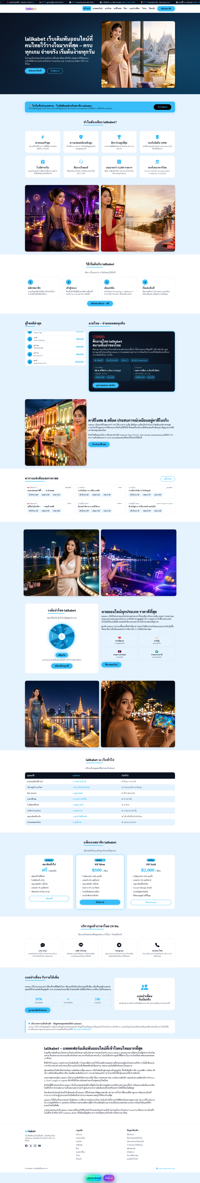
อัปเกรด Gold (151, 902)
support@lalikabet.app (166, 1168)
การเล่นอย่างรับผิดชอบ (135, 1145)
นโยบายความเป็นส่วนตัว (82, 1029)
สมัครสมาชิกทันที (93, 1178)
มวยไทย (108, 8)
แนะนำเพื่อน (135, 8)
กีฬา (125, 8)
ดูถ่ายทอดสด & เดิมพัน (105, 385)
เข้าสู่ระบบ (55, 71)
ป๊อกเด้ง (152, 8)
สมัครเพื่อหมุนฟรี (62, 666)
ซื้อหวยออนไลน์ (111, 664)
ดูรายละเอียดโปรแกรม (38, 1010)
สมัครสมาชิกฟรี (35, 70)
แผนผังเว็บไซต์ (132, 1159)
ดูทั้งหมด (167, 479)
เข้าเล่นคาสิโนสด (99, 444)
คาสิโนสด (117, 8)
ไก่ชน (144, 8)
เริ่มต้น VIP (100, 902)
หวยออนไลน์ (97, 8)
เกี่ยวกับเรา (130, 1134)
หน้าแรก (86, 8)
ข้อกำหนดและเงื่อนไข (134, 1138)
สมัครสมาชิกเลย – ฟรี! (100, 303)
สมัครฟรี (49, 898)
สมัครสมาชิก (166, 8)
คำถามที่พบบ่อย (132, 1155)
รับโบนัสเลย (162, 107)
